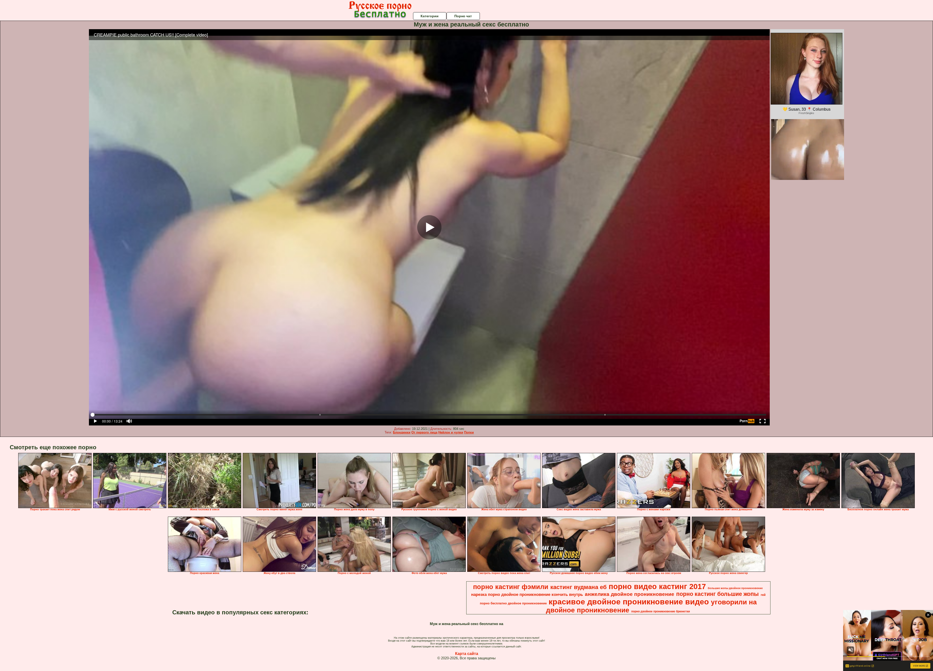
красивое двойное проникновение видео (629, 601)
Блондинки (401, 432)
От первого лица (424, 432)
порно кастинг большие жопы (717, 594)
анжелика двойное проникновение (629, 594)
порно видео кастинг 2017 (657, 586)
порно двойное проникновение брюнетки (660, 611)
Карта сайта (466, 654)
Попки (469, 432)
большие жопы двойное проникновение (735, 588)
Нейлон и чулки (450, 432)
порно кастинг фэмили (510, 587)
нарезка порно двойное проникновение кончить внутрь (527, 594)
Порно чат (463, 16)
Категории (430, 16)
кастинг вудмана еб (578, 587)
